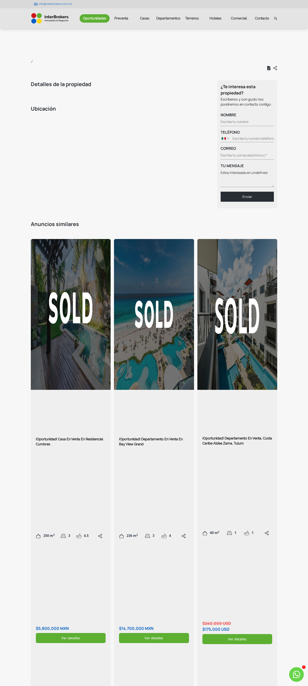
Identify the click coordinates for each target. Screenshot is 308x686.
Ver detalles (70, 638)
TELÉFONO (230, 132)
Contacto (262, 18)
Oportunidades (94, 18)
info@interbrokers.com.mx (55, 3)
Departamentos (168, 18)
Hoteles (215, 18)
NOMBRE (228, 114)
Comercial (239, 18)
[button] (226, 138)
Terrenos (192, 18)
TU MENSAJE (232, 165)
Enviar (247, 196)
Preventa (121, 18)
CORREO (228, 148)
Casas (144, 18)
